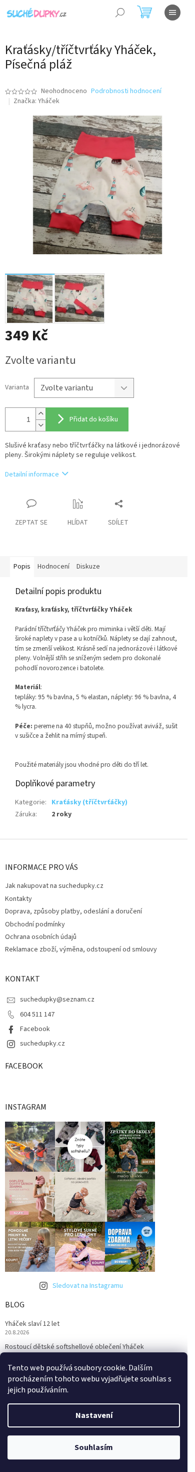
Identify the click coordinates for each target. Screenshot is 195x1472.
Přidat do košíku (94, 419)
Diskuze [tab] (88, 567)
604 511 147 (37, 1015)
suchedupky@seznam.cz (57, 1000)
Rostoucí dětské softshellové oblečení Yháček (74, 1347)
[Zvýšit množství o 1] (41, 413)
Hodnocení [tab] (54, 567)
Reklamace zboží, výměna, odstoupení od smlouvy (81, 949)
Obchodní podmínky (35, 924)
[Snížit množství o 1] (41, 425)
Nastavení (94, 1415)
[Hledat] (120, 13)
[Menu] (172, 13)
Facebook (35, 1029)
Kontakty (18, 899)
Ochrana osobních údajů (40, 937)
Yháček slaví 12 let (32, 1324)
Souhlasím (93, 1447)
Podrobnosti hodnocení (126, 91)
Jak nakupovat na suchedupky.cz (54, 886)
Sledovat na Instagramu (87, 1286)
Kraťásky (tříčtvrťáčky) (90, 802)
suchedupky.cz (42, 1044)
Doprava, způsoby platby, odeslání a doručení (73, 911)
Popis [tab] (22, 567)
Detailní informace (32, 474)
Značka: (37, 101)
